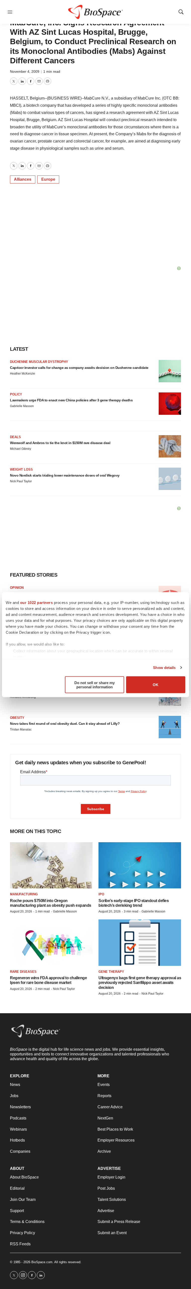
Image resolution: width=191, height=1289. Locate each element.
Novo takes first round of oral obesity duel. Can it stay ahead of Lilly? (65, 724)
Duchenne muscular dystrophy (39, 362)
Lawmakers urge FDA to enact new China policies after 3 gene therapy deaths (71, 400)
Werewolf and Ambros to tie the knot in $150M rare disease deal (60, 443)
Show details (164, 667)
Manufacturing (24, 894)
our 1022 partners (36, 602)
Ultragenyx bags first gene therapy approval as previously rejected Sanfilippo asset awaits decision (139, 982)
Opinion (17, 588)
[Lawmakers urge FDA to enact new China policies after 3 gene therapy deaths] (170, 403)
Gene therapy (111, 972)
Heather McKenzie (22, 373)
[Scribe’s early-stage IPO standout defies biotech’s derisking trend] (139, 865)
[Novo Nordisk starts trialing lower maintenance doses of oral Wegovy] (170, 479)
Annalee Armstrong (23, 697)
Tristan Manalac (21, 729)
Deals (15, 437)
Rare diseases (23, 972)
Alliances (22, 179)
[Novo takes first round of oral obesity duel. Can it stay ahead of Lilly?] (170, 727)
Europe (48, 179)
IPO (101, 894)
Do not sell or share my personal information (94, 684)
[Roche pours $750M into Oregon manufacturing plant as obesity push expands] (51, 865)
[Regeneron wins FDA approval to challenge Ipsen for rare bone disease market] (51, 942)
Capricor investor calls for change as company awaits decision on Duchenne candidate (79, 368)
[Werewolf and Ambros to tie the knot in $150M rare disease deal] (170, 446)
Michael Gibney (20, 449)
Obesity (17, 718)
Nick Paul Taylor (21, 481)
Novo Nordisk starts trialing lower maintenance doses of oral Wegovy (65, 475)
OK (155, 685)
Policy (16, 394)
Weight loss (21, 469)
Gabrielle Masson (22, 406)
